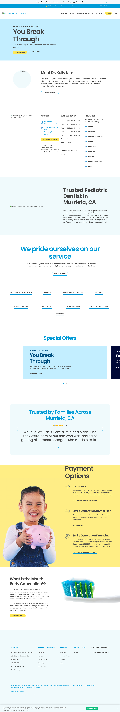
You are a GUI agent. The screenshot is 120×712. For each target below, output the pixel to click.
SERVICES (71, 13)
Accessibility (29, 688)
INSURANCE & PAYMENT (46, 647)
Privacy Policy (15, 686)
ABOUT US (97, 13)
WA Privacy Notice (17, 688)
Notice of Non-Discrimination (59, 686)
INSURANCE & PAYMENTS (84, 13)
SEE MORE (60, 314)
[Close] (117, 708)
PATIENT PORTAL (80, 647)
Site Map (37, 688)
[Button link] (116, 13)
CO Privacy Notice (89, 686)
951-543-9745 (49, 122)
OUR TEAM (64, 13)
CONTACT (15, 647)
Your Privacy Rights (17, 692)
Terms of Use (45, 686)
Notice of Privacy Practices (30, 686)
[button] (63, 383)
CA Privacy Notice (76, 686)
